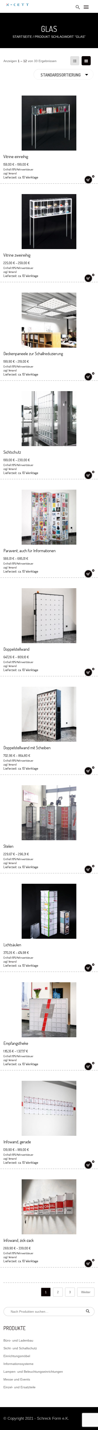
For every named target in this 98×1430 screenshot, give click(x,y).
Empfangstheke (15, 1043)
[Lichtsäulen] (49, 911)
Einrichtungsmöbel (16, 1356)
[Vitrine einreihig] (49, 123)
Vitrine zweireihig (16, 255)
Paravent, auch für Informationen (29, 550)
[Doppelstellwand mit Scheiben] (49, 714)
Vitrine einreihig (15, 156)
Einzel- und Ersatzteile (19, 1387)
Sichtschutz (12, 452)
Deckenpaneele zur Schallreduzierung (33, 353)
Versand (12, 173)
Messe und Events (16, 1379)
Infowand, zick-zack (18, 1240)
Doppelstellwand (16, 649)
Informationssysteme (18, 1364)
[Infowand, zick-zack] (49, 1206)
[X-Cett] (17, 2)
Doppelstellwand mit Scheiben (27, 747)
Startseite (22, 36)
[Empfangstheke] (49, 1009)
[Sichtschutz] (49, 418)
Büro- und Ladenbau (18, 1340)
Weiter (85, 1292)
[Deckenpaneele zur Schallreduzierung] (49, 320)
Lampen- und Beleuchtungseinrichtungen (33, 1371)
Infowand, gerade (17, 1141)
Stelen (8, 846)
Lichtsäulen (12, 944)
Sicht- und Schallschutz (20, 1348)
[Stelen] (49, 812)
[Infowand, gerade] (49, 1108)
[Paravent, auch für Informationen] (49, 517)
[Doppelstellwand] (49, 615)
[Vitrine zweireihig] (49, 221)
